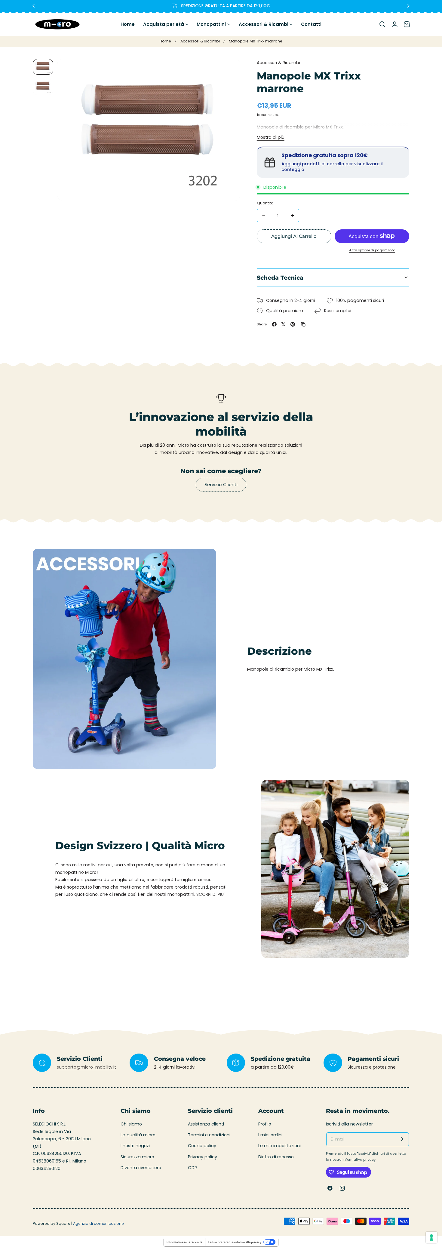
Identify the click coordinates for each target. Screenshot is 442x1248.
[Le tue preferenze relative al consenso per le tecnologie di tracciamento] (431, 1237)
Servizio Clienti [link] (221, 484)
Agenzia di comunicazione (98, 1223)
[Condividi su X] (283, 324)
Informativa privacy (359, 1159)
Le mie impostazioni (279, 1146)
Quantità (265, 203)
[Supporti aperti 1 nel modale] (229, 69)
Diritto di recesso (276, 1157)
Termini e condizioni (209, 1135)
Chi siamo (131, 1124)
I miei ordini (270, 1135)
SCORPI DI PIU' (210, 894)
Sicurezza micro (137, 1157)
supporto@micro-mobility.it (86, 1067)
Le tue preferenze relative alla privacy (234, 1242)
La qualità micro (138, 1135)
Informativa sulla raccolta (184, 1242)
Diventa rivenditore (141, 1168)
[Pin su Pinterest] (293, 324)
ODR (192, 1168)
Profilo (264, 1124)
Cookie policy (202, 1146)
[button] (382, 24)
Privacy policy (202, 1157)
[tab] (43, 67)
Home (165, 41)
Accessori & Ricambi (200, 41)
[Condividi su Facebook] (274, 324)
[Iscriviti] (402, 1139)
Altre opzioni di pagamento (372, 249)
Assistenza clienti (206, 1124)
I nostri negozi (135, 1146)
